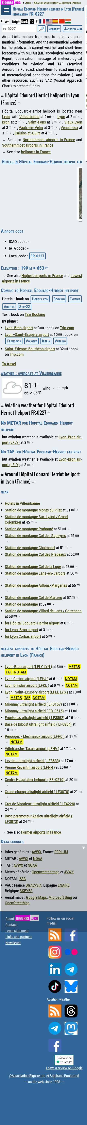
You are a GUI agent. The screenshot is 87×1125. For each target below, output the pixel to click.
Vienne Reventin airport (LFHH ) (30, 767)
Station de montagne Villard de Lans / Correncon (43, 611)
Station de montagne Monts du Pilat (33, 510)
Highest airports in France (42, 275)
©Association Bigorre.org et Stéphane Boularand (44, 1075)
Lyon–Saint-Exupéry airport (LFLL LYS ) (36, 692)
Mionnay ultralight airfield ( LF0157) (33, 704)
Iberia (46, 341)
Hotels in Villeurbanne (22, 503)
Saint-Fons (37, 122)
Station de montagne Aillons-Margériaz (36, 585)
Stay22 (24, 306)
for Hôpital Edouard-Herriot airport (32, 623)
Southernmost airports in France (27, 145)
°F (35, 21)
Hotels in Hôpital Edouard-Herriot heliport (40, 161)
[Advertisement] (43, 887)
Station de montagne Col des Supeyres (35, 535)
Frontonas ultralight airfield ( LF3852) (34, 717)
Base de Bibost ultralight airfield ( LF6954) (38, 724)
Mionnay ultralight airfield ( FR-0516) (34, 711)
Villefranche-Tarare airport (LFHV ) (32, 748)
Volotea (31, 341)
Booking (59, 298)
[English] (49, 23)
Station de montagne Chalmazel (30, 547)
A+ (7, 21)
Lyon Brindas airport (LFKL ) (27, 685)
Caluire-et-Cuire (27, 133)
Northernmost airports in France (49, 139)
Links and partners (18, 936)
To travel (9, 363)
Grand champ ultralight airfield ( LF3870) (37, 791)
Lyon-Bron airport (19, 327)
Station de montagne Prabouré (29, 529)
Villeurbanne (29, 116)
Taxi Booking (35, 314)
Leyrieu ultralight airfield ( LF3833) (32, 760)
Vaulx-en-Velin (31, 127)
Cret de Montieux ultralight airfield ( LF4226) (40, 803)
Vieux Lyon (73, 122)
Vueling (60, 341)
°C (32, 21)
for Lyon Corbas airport (23, 636)
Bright (16, 21)
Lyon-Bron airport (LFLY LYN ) (28, 666)
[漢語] (62, 22)
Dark (24, 21)
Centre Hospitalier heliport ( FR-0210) (35, 779)
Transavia (14, 341)
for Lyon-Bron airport (21, 629)
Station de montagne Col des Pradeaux (35, 554)
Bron (6, 122)
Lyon (6, 116)
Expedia (75, 298)
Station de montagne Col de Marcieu (33, 597)
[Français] (42, 22)
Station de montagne (22, 604)
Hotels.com (40, 298)
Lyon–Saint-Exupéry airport (27, 334)
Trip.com (67, 327)
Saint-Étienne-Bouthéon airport (30, 349)
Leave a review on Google (64, 1067)
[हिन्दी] (68, 22)
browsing (6, 10)
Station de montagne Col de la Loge (33, 566)
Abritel (9, 306)
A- (2, 21)
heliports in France (36, 151)
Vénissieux (69, 127)
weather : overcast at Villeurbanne (31, 373)
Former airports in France (41, 832)
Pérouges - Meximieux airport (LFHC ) (35, 736)
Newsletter (13, 942)
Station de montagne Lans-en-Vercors (35, 573)
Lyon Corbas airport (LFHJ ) (26, 678)
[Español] (55, 22)
